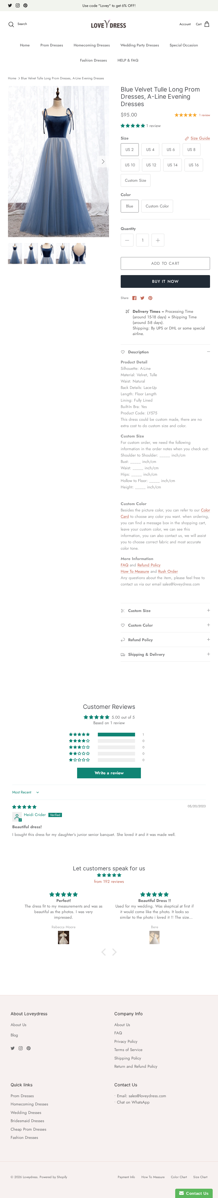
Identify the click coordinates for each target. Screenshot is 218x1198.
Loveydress (30, 1177)
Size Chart (200, 1177)
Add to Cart (165, 263)
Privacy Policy (125, 1041)
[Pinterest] (25, 5)
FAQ (124, 565)
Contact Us (196, 1193)
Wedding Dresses (26, 1112)
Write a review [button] (109, 773)
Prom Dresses (51, 45)
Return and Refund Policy (135, 1066)
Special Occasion (184, 45)
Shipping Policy (127, 1058)
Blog (14, 1035)
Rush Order (168, 571)
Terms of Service (128, 1050)
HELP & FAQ (128, 60)
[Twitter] (10, 5)
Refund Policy (149, 565)
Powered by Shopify (53, 1177)
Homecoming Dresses (92, 45)
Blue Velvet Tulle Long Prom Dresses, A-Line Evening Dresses (62, 78)
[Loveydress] (109, 24)
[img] (24, 807)
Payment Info (126, 1177)
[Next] (103, 161)
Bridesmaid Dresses (27, 1121)
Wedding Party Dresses (139, 45)
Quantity (128, 229)
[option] (58, 161)
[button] (133, 126)
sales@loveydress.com (147, 1096)
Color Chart (179, 1177)
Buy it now (165, 281)
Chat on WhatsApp (133, 1102)
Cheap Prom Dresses (28, 1129)
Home (25, 45)
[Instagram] (18, 5)
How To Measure (135, 571)
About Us (18, 1025)
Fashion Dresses (93, 60)
